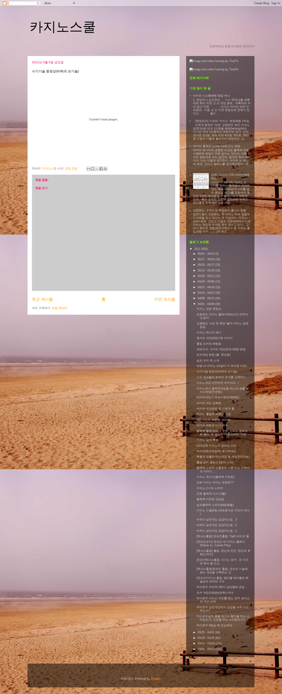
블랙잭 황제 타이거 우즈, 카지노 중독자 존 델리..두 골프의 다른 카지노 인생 (222, 432)
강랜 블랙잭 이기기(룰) (211, 493)
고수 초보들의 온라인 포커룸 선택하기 (221, 377)
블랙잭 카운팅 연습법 (210, 499)
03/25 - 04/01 (206, 632)
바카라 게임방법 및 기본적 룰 (215, 408)
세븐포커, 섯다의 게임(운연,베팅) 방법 (221, 349)
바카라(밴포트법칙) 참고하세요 (216, 451)
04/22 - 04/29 (206, 287)
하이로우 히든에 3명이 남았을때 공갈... (222, 587)
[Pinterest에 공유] (105, 168)
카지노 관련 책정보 (209, 309)
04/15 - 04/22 (206, 292)
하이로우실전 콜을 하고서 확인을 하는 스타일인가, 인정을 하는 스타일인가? (223, 618)
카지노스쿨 (63, 26)
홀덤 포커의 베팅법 (209, 343)
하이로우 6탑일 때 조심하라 (214, 625)
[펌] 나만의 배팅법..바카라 (213, 419)
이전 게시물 (164, 299)
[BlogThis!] (93, 168)
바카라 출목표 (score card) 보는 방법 (216, 146)
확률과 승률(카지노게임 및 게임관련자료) (223, 456)
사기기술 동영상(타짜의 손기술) (217, 371)
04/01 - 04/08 (206, 304)
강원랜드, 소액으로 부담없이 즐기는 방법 (219, 210)
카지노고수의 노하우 (210, 488)
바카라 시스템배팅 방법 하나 (211, 95)
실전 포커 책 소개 (208, 360)
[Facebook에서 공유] (101, 168)
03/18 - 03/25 (206, 638)
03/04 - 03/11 (206, 649)
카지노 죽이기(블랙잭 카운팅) (215, 477)
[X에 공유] (97, 168)
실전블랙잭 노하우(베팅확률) (215, 505)
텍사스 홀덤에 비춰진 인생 (214, 414)
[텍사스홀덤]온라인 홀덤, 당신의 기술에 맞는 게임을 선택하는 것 (222, 570)
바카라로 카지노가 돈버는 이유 (216, 445)
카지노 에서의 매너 (209, 332)
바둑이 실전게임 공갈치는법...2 (217, 525)
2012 (197, 249)
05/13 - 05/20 (206, 270)
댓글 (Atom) (59, 308)
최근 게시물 (42, 299)
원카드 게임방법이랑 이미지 (215, 338)
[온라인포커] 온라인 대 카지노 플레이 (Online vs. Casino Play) (221, 543)
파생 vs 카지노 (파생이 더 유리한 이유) (222, 366)
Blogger (155, 678)
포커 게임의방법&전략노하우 (215, 592)
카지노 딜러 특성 (207, 439)
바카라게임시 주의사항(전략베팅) (218, 397)
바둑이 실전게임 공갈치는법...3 (217, 519)
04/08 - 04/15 (206, 298)
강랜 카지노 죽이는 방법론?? (215, 482)
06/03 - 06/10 (206, 253)
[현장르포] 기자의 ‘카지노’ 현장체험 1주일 (222, 121)
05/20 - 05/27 (206, 264)
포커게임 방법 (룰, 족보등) (213, 354)
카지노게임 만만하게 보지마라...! (218, 382)
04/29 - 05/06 (206, 281)
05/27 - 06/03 (206, 259)
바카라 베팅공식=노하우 (212, 425)
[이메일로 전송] (88, 168)
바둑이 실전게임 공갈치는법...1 (217, 530)
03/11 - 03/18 (206, 643)
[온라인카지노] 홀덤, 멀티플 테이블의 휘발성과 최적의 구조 (223, 579)
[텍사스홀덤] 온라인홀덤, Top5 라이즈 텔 (223, 536)
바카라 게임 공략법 (209, 403)
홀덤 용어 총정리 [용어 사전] (215, 462)
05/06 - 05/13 (206, 276)
